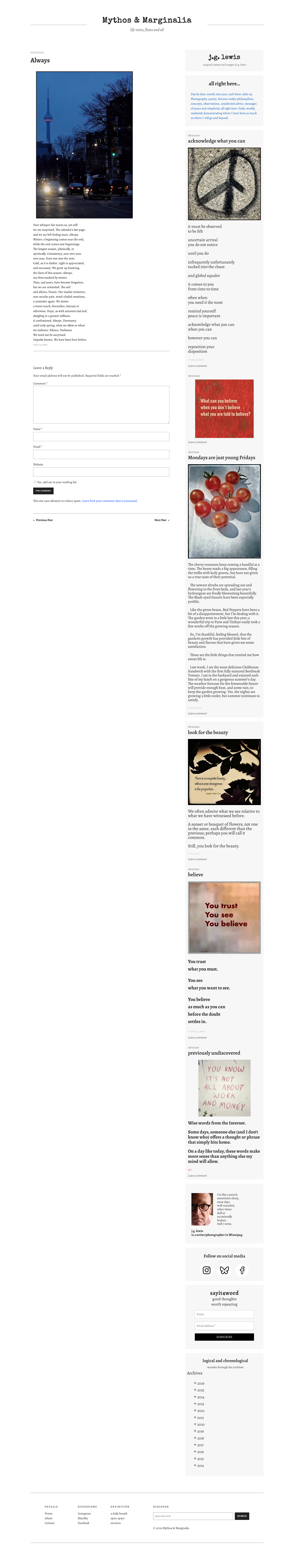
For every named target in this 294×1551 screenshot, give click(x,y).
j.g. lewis (224, 57)
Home (49, 1513)
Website (38, 464)
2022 (200, 1410)
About (48, 1518)
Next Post (160, 520)
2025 (200, 1390)
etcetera (116, 1523)
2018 (200, 1438)
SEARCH (242, 1516)
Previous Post (44, 520)
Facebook (83, 1523)
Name (38, 429)
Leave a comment (198, 366)
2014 (200, 1465)
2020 (201, 1424)
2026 (200, 1383)
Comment (40, 383)
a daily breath (119, 1513)
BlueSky (83, 1518)
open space (118, 1518)
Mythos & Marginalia (147, 21)
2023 (200, 1403)
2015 (200, 1458)
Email (37, 447)
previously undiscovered (214, 1053)
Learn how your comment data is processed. (110, 501)
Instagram (84, 1513)
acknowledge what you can (216, 140)
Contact (50, 1523)
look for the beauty (208, 732)
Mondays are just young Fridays (221, 457)
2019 (200, 1431)
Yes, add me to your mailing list (57, 482)
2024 (200, 1397)
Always (40, 60)
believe (195, 874)
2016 (200, 1451)
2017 (200, 1444)
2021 (200, 1417)
